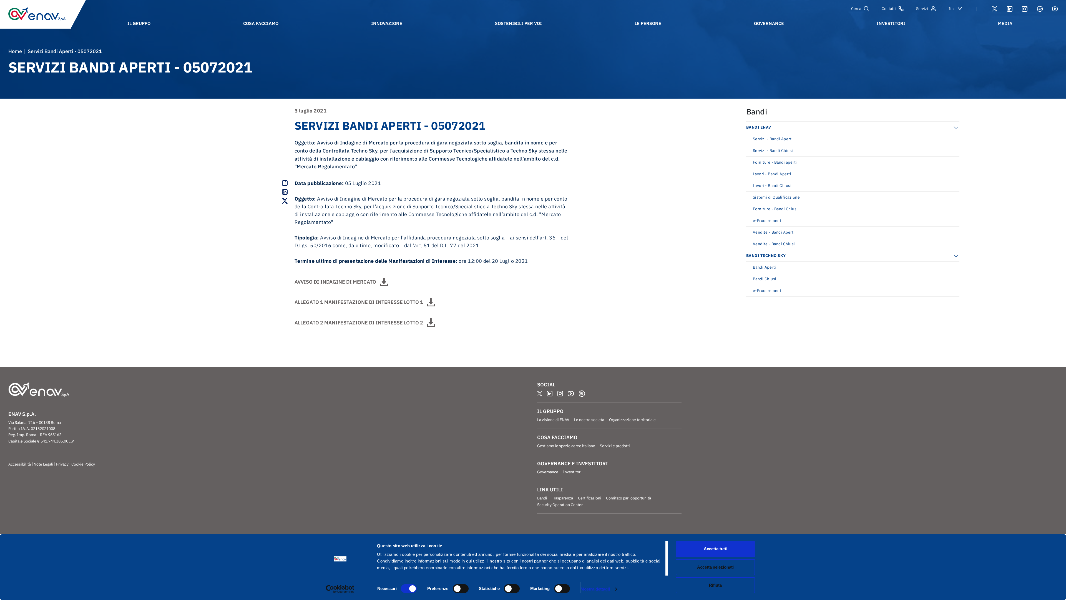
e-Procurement (767, 220)
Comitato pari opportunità (628, 498)
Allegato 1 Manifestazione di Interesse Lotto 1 (359, 302)
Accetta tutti (715, 548)
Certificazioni (589, 498)
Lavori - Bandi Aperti (772, 173)
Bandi (542, 498)
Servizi (922, 8)
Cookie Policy (83, 464)
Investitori (572, 471)
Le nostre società (589, 419)
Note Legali (43, 464)
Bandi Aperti (764, 267)
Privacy (62, 464)
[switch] (461, 588)
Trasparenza (562, 498)
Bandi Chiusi (764, 278)
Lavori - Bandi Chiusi (772, 185)
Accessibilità (19, 464)
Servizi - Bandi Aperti (773, 138)
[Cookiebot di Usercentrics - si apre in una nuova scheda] (340, 589)
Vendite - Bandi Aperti (774, 232)
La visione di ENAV (553, 419)
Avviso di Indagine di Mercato (335, 282)
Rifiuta (715, 585)
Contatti (889, 8)
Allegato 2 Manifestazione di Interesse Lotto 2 (359, 322)
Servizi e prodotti (615, 445)
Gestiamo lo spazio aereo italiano (566, 445)
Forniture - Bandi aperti (775, 162)
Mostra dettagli (595, 589)
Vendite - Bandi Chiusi (774, 243)
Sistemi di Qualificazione (776, 197)
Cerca (856, 8)
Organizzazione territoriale (632, 419)
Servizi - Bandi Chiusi (773, 150)
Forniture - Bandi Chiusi (775, 208)
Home (15, 51)
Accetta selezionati (715, 567)
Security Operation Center (560, 504)
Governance (547, 471)
